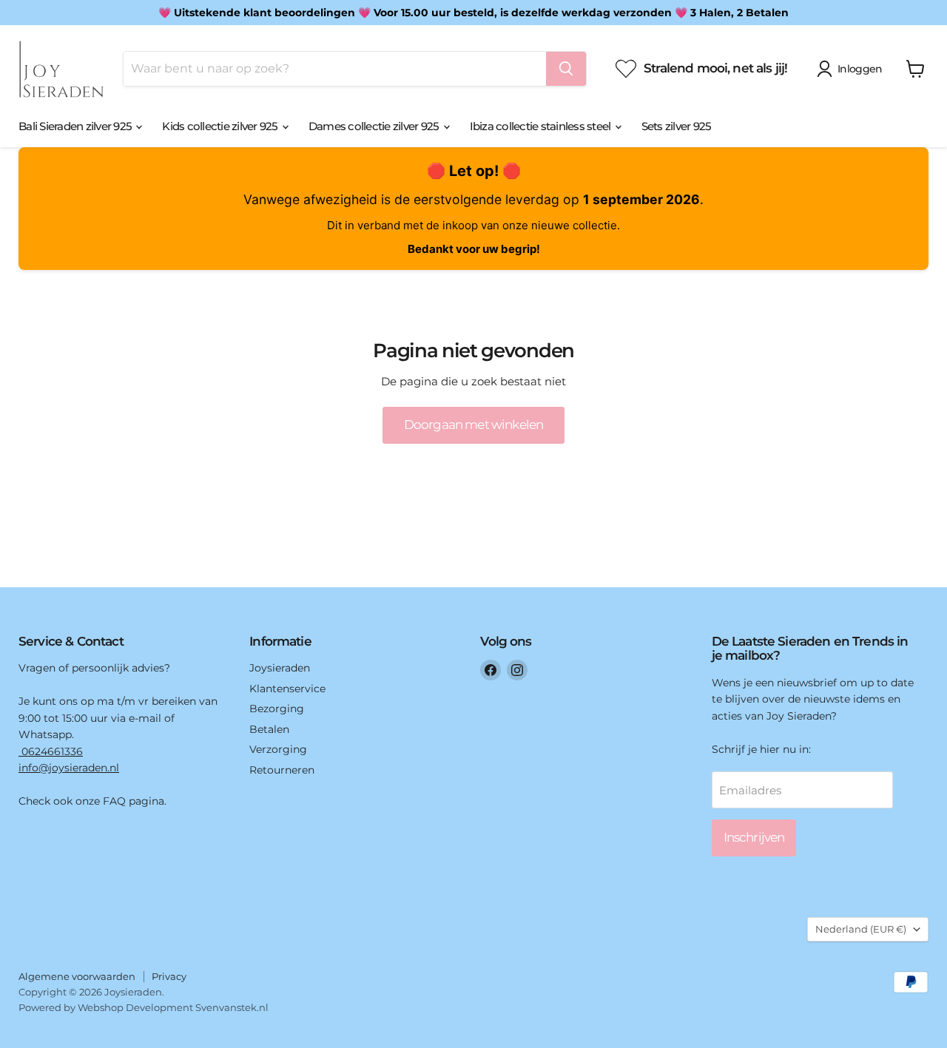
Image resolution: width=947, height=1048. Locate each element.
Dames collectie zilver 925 (375, 126)
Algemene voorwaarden (76, 976)
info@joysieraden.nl (68, 767)
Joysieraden (279, 668)
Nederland (860, 929)
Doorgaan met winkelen (473, 424)
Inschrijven (754, 837)
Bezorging (276, 708)
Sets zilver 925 (676, 126)
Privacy (169, 976)
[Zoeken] (566, 69)
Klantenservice (287, 688)
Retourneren (281, 770)
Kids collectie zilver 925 (221, 126)
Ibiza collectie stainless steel (541, 126)
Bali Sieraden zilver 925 (76, 126)
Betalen (269, 729)
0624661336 (50, 751)
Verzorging (278, 749)
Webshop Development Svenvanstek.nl (173, 1007)
